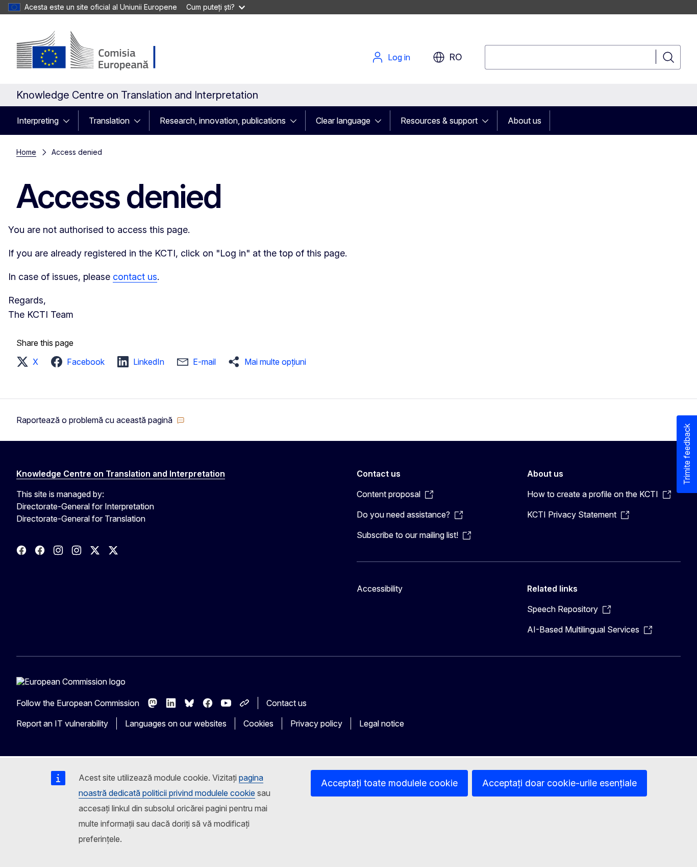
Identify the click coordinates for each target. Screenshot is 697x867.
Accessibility (380, 588)
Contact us (286, 703)
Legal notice (381, 723)
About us (524, 120)
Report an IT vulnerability (62, 723)
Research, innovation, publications (223, 120)
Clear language (343, 120)
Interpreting (38, 120)
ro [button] (455, 57)
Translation (109, 120)
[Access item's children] (69, 120)
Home (26, 152)
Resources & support (439, 120)
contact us (135, 276)
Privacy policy (316, 723)
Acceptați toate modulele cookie (389, 783)
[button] (30, 362)
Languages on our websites (176, 723)
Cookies (258, 723)
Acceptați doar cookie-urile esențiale (559, 783)
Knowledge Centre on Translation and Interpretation (120, 473)
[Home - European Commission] (98, 51)
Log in (399, 57)
